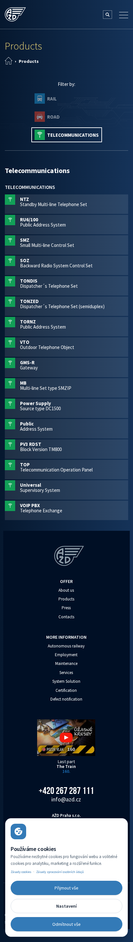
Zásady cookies (21, 872)
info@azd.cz (66, 799)
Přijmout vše (66, 888)
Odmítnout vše (66, 924)
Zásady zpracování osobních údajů (60, 872)
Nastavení (66, 906)
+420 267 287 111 (66, 790)
